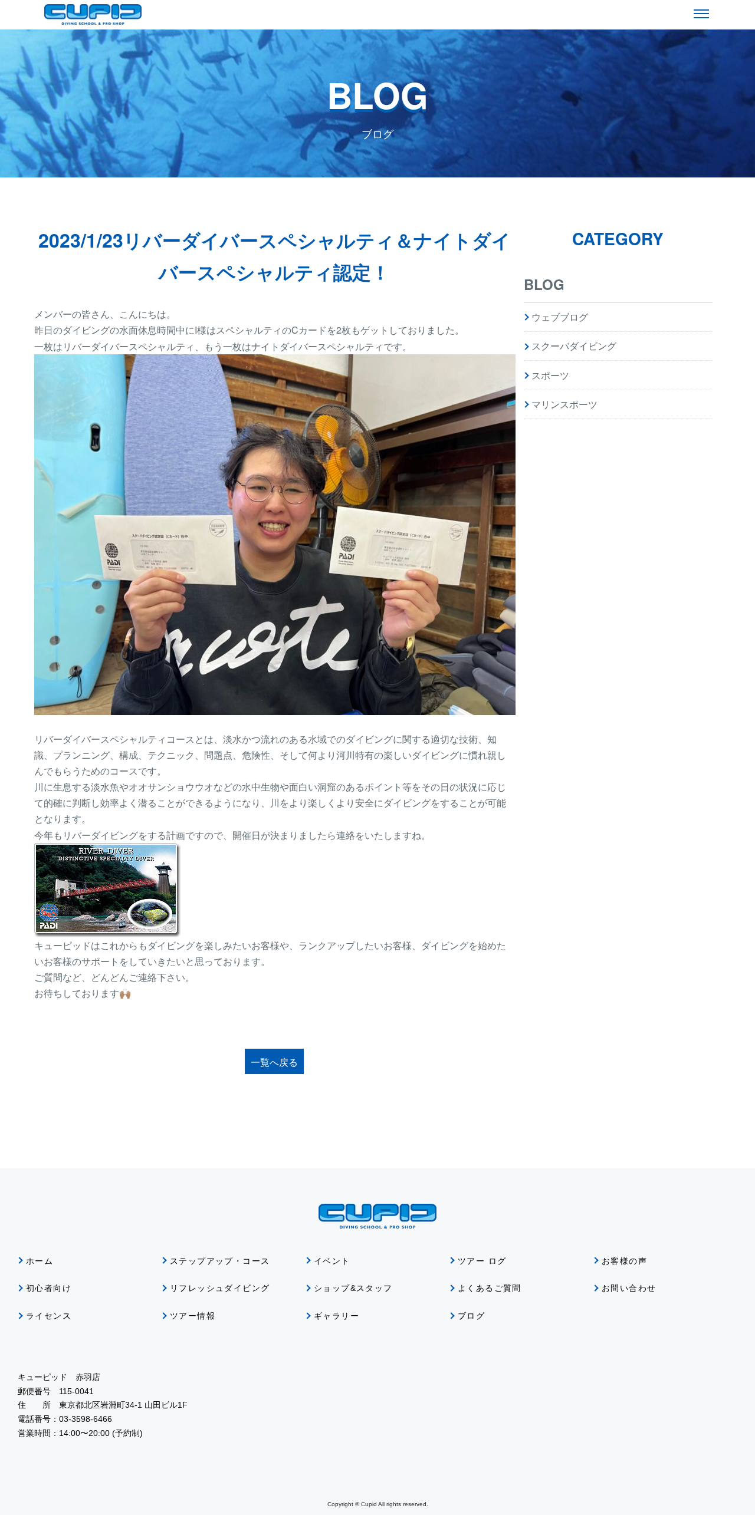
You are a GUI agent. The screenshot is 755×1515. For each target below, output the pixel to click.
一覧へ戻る (274, 1062)
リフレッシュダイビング (220, 1288)
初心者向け (48, 1288)
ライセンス (48, 1315)
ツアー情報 (192, 1315)
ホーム (39, 1261)
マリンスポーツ (564, 404)
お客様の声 (624, 1261)
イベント (332, 1261)
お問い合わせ (629, 1288)
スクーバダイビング (573, 346)
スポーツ (550, 375)
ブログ (471, 1315)
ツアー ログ (482, 1261)
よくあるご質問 (489, 1288)
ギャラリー (336, 1315)
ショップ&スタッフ (353, 1288)
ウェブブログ (559, 317)
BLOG (544, 284)
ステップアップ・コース (220, 1261)
